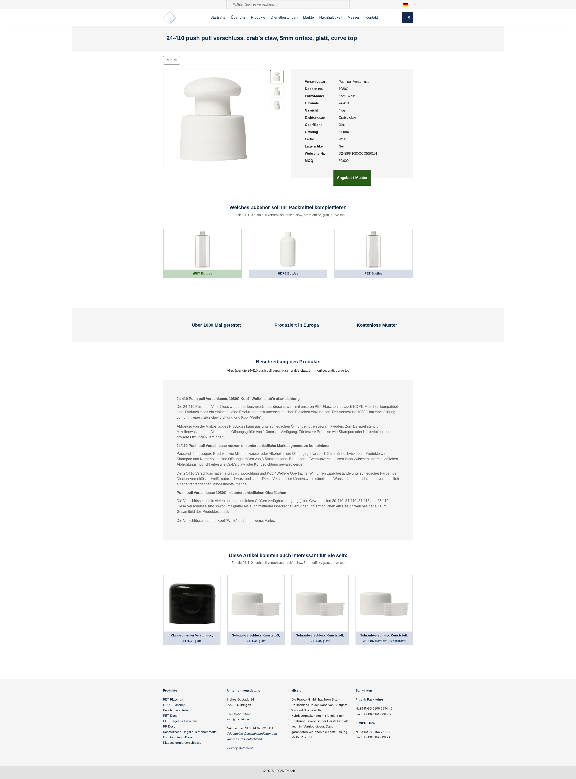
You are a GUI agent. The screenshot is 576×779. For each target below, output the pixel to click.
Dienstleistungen (284, 17)
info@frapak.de (238, 719)
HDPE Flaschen (174, 705)
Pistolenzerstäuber (176, 710)
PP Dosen (170, 726)
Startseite (217, 17)
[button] (408, 4)
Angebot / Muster (352, 178)
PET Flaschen (173, 699)
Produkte (258, 17)
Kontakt (372, 17)
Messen (354, 17)
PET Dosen (171, 715)
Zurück (171, 60)
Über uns (238, 17)
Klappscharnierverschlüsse (182, 742)
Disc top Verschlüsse (178, 737)
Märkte (308, 17)
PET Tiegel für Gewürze (180, 721)
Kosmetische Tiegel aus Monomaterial (190, 732)
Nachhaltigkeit (330, 17)
